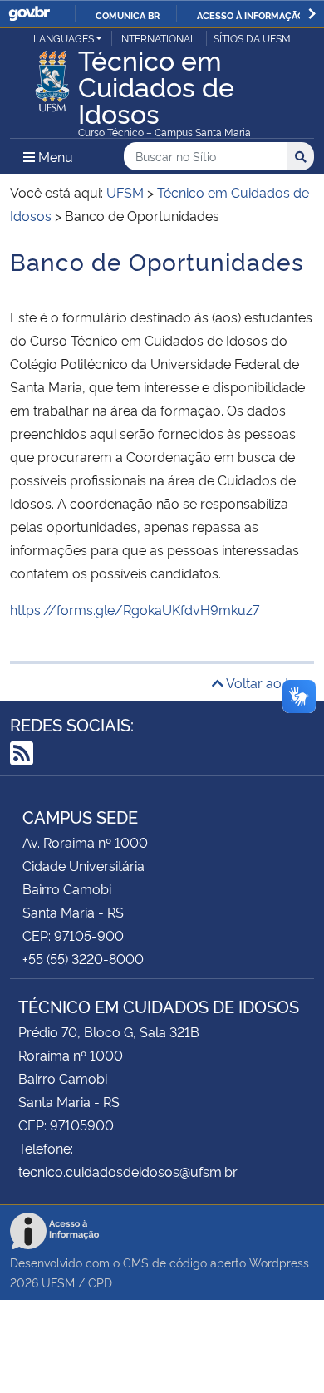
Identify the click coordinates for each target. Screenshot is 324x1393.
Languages (63, 38)
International (157, 38)
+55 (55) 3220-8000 (83, 958)
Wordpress (279, 1262)
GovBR (29, 14)
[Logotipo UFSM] (52, 76)
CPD (100, 1282)
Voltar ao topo (268, 682)
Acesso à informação (250, 15)
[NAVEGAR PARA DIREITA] (312, 13)
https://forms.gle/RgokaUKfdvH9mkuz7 (134, 609)
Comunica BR (128, 15)
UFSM (58, 1282)
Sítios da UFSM (252, 38)
